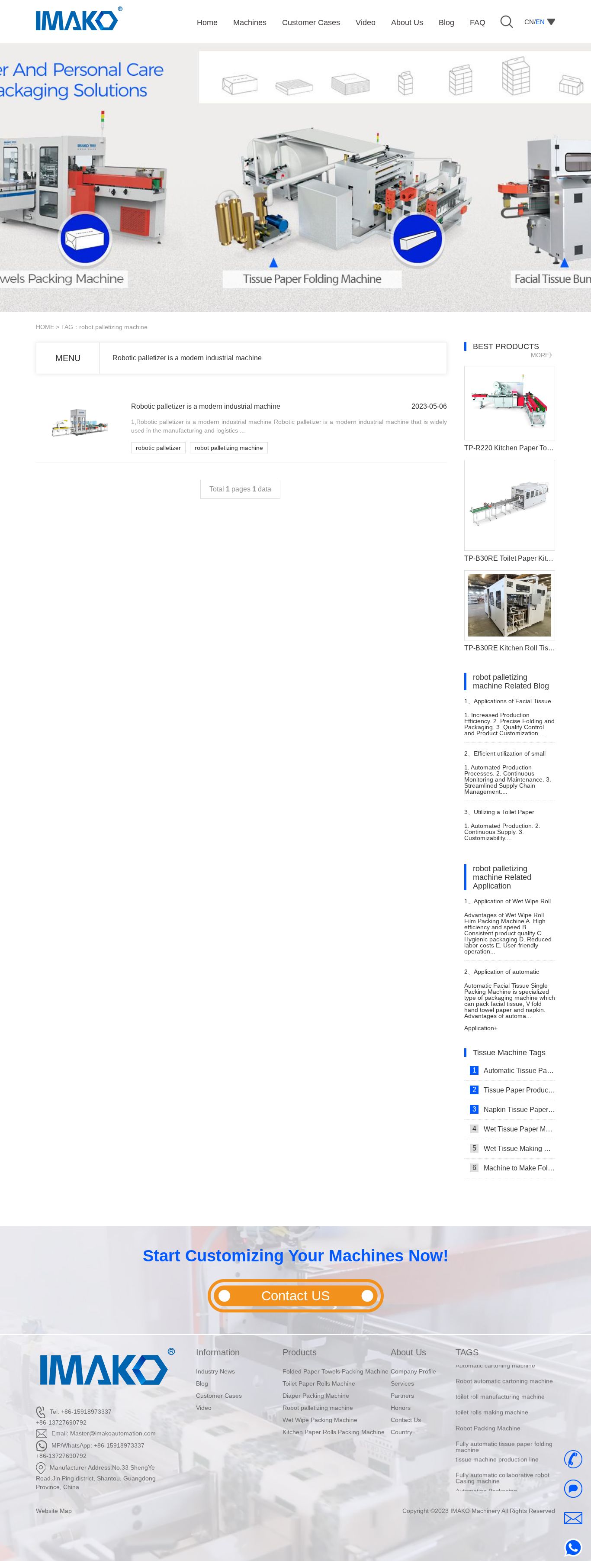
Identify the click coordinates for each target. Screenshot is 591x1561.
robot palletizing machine (229, 447)
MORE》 (543, 355)
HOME (45, 326)
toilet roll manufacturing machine (500, 1384)
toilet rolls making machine (492, 1399)
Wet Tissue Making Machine (513, 1148)
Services (402, 1383)
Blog (202, 1383)
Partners (402, 1395)
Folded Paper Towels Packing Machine (336, 1371)
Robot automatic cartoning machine (504, 1368)
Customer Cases (219, 1395)
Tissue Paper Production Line (513, 1090)
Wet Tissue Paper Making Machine (513, 1129)
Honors (401, 1407)
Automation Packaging (486, 1478)
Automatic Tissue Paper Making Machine (513, 1070)
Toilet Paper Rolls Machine (319, 1383)
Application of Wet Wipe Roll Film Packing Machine (507, 905)
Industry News (215, 1371)
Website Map (54, 1510)
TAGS (467, 1352)
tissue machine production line (497, 1447)
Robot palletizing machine (318, 1407)
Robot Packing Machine (488, 1415)
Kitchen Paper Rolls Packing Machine (334, 1431)
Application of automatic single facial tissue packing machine (501, 975)
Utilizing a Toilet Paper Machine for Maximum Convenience (499, 815)
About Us (408, 1352)
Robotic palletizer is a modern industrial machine (187, 358)
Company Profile (413, 1371)
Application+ (481, 1028)
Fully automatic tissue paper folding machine (504, 1434)
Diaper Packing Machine (316, 1395)
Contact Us (406, 1419)
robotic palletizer (158, 447)
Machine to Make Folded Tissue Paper (513, 1168)
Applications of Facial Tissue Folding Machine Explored (507, 705)
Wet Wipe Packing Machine (320, 1419)
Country (401, 1431)
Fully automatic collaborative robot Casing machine (502, 1465)
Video (204, 1407)
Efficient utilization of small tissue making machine (505, 757)
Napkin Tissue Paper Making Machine (513, 1109)
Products (300, 1352)
